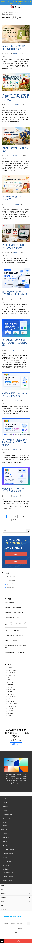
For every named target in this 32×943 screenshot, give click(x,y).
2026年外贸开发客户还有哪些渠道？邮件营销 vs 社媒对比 (15, 442)
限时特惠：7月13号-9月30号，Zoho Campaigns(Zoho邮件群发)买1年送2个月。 (16, 2)
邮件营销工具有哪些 (17, 155)
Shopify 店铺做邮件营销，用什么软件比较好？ (15, 47)
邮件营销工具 (16, 53)
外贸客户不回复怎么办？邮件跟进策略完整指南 (15, 394)
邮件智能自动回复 (7, 880)
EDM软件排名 (16, 204)
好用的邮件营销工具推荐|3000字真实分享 (13, 246)
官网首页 (6, 12)
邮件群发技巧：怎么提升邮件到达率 (14, 612)
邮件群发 (8, 699)
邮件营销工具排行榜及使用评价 (13, 607)
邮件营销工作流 (7, 869)
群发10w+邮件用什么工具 (12, 602)
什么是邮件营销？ (11, 580)
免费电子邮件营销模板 (8, 849)
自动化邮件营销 (10, 694)
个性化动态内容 (7, 861)
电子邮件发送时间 (7, 841)
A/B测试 (8, 677)
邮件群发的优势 (11, 576)
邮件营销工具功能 (10, 672)
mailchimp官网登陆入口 (12, 640)
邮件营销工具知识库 (13, 12)
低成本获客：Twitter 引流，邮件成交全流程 (13, 489)
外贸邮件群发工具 (10, 687)
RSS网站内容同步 (7, 814)
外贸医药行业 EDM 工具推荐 (13, 617)
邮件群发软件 (9, 713)
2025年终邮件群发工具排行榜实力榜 (15, 635)
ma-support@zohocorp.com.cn (12, 916)
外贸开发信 (9, 691)
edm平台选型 (16, 104)
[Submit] (28, 923)
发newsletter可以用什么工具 (13, 630)
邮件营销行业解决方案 (11, 703)
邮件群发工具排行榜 (11, 696)
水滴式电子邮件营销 (8, 876)
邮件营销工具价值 (10, 675)
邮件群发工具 (9, 708)
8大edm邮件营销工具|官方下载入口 (15, 197)
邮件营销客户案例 (10, 701)
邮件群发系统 (9, 711)
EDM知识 (8, 679)
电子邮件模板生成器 (8, 853)
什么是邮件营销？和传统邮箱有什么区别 (16, 652)
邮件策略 (5, 826)
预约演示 (16, 561)
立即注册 (16, 554)
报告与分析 (6, 837)
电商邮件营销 (10, 587)
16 (23, 516)
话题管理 (5, 810)
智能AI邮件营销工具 (11, 706)
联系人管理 (6, 806)
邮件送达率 (6, 822)
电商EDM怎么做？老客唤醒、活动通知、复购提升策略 (15, 342)
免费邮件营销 (10, 584)
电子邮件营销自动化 (8, 873)
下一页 (14, 520)
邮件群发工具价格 (10, 689)
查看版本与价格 (16, 744)
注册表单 (5, 802)
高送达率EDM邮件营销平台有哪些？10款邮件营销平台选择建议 (15, 97)
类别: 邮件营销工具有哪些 (7, 14)
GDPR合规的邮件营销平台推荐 (15, 149)
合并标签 (5, 857)
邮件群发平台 (9, 715)
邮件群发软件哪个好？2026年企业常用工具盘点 (15, 292)
